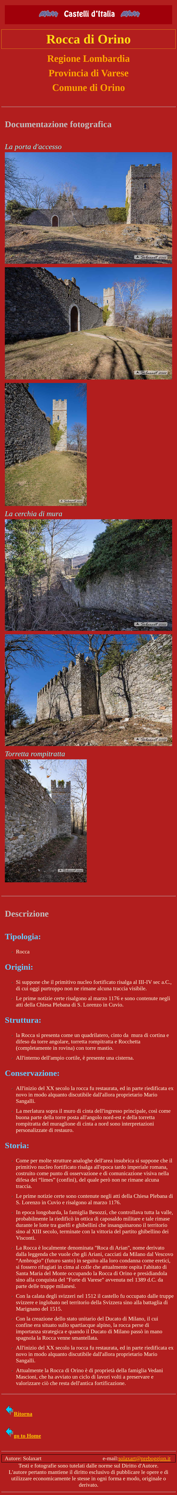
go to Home (27, 1436)
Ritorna (23, 1414)
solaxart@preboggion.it (144, 1458)
